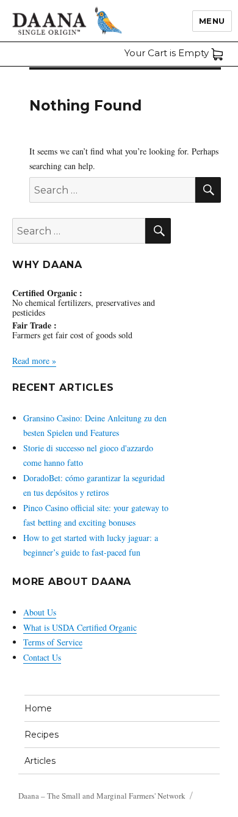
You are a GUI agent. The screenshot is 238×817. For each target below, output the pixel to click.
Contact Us (42, 657)
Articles (40, 760)
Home (38, 708)
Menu (212, 21)
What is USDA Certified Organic (80, 627)
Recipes (41, 734)
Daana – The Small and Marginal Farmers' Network (102, 795)
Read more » (34, 360)
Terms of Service (52, 642)
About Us (39, 612)
